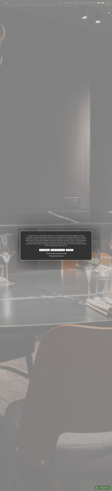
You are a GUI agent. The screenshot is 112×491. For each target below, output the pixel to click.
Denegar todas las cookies (57, 250)
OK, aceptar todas (44, 250)
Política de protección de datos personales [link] (56, 253)
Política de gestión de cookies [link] (56, 255)
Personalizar (70, 250)
